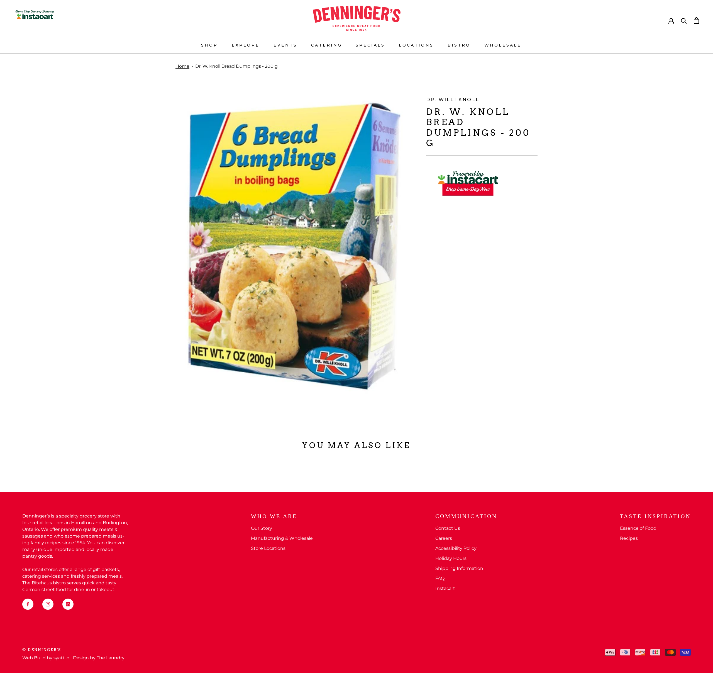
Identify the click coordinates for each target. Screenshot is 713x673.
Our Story (261, 528)
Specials (370, 45)
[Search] (684, 20)
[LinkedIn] (68, 604)
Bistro (459, 45)
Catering (326, 45)
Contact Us (447, 528)
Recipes (629, 538)
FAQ (440, 578)
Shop (209, 45)
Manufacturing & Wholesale (282, 538)
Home (182, 66)
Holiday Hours (451, 558)
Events (285, 45)
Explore (246, 45)
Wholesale (502, 45)
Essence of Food (638, 528)
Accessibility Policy (456, 548)
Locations (416, 45)
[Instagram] (47, 604)
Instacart (445, 588)
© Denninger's (41, 650)
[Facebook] (27, 604)
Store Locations (268, 548)
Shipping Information (459, 568)
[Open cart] (696, 20)
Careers (443, 538)
